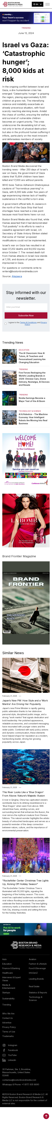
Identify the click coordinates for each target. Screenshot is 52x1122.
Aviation (32, 959)
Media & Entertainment (8, 986)
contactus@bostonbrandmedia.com (19, 1080)
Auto (4, 959)
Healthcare (7, 973)
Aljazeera (17, 276)
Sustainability (8, 998)
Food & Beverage (37, 968)
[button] (37, 4)
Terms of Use (8, 1031)
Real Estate (34, 986)
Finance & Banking (11, 968)
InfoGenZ (33, 973)
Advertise (6, 1022)
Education (7, 964)
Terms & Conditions (28, 322)
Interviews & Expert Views (11, 979)
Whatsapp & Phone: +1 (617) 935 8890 (20, 1084)
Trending (6, 1004)
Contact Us (7, 1018)
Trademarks (8, 1036)
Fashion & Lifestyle (38, 964)
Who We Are (8, 1013)
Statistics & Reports (38, 992)
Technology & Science (35, 998)
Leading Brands (36, 979)
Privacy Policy (9, 1027)
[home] (12, 4)
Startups (6, 992)
